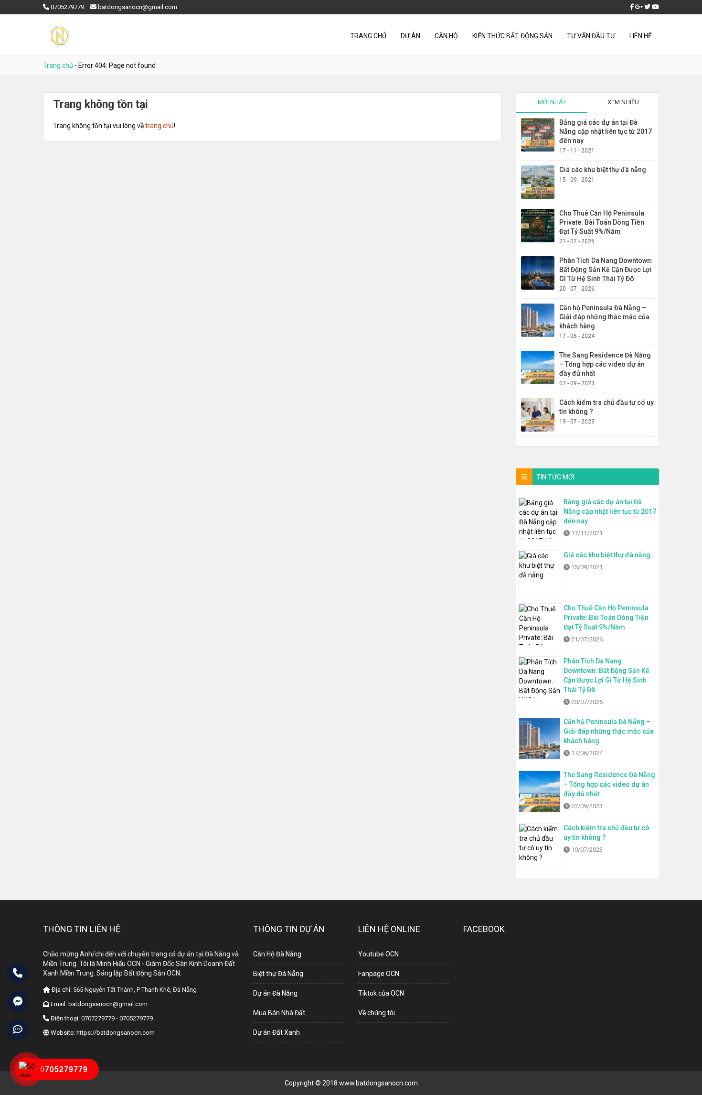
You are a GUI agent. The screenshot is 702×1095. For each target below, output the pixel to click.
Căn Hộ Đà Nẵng (277, 954)
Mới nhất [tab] (552, 102)
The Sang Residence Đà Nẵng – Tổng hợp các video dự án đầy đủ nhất (605, 364)
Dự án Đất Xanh (276, 1032)
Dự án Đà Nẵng (275, 993)
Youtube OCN (378, 954)
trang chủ (159, 126)
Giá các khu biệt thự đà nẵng (602, 169)
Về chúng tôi (376, 1013)
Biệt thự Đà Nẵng (278, 973)
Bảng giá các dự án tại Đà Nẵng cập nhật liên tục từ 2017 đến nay (605, 131)
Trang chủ (368, 36)
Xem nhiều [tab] (623, 102)
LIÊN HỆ (640, 36)
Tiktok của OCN (381, 993)
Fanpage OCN (378, 973)
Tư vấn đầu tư (591, 36)
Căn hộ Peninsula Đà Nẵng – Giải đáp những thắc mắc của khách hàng (604, 317)
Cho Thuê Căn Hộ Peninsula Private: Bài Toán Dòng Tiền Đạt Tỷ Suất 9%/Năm (601, 222)
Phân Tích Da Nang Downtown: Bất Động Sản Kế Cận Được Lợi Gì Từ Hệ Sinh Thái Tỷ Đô (606, 269)
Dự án (410, 36)
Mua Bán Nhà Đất (279, 1013)
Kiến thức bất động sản (512, 36)
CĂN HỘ (446, 36)
